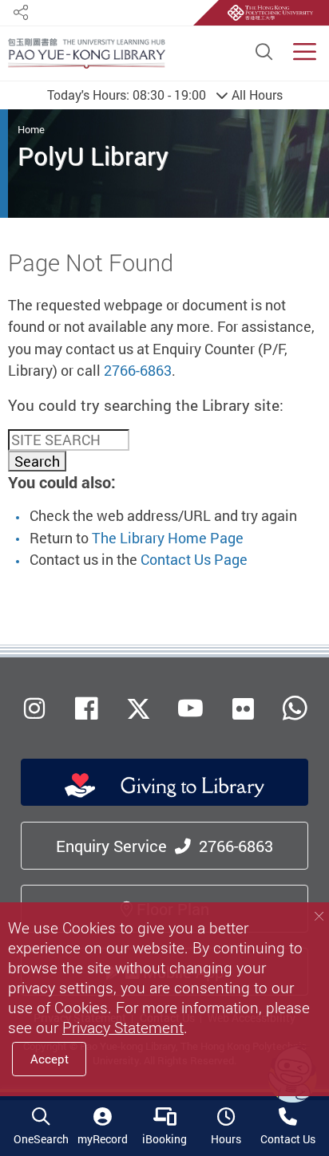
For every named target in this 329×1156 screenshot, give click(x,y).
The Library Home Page (168, 537)
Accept (49, 1059)
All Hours (165, 95)
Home (31, 129)
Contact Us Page (194, 559)
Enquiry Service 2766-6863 (164, 846)
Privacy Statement (123, 1027)
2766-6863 (138, 370)
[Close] (319, 916)
